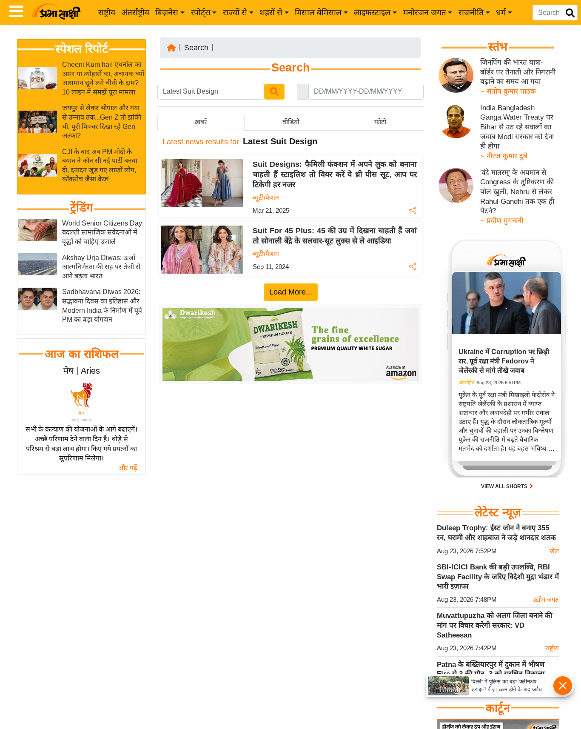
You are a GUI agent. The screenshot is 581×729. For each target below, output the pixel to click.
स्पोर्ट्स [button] (201, 12)
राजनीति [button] (471, 12)
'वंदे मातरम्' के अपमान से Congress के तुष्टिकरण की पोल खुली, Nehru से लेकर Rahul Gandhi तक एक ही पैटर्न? (517, 192)
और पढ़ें (127, 468)
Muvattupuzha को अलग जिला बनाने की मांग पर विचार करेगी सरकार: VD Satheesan (494, 625)
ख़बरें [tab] (201, 122)
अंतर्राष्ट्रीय (135, 12)
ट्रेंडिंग (81, 207)
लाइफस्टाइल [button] (372, 12)
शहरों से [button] (270, 12)
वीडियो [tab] (290, 122)
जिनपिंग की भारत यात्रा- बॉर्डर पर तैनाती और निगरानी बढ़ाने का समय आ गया (517, 72)
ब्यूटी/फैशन (266, 197)
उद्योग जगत (546, 599)
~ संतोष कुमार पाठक (508, 91)
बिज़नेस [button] (166, 12)
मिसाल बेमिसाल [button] (318, 12)
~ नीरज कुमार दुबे (503, 156)
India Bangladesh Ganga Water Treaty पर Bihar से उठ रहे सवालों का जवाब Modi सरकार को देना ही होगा (517, 127)
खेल (554, 551)
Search (196, 47)
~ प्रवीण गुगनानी (501, 221)
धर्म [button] (501, 12)
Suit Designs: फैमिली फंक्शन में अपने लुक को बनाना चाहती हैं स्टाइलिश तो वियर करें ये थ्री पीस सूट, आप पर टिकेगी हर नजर (335, 174)
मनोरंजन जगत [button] (424, 12)
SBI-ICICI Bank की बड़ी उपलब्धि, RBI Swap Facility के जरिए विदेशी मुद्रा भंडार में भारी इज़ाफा (498, 576)
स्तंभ (497, 46)
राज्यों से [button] (235, 12)
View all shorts (505, 486)
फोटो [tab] (380, 122)
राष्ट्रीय (106, 12)
